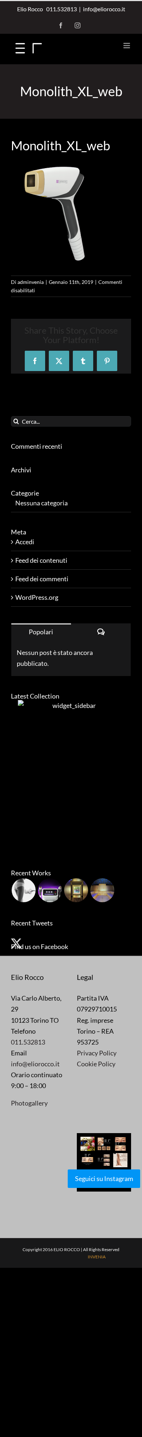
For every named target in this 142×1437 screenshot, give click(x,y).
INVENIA (97, 1256)
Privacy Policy (97, 1053)
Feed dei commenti (41, 579)
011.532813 (60, 8)
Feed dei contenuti (41, 560)
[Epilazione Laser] (49, 890)
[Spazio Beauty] (75, 890)
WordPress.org (36, 597)
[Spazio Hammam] (102, 890)
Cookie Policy (96, 1064)
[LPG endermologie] (23, 890)
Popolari (41, 632)
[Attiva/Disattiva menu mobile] (127, 45)
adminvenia (30, 282)
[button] (87, 1144)
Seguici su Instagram (104, 1178)
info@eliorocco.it (104, 8)
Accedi (24, 542)
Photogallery (29, 1103)
